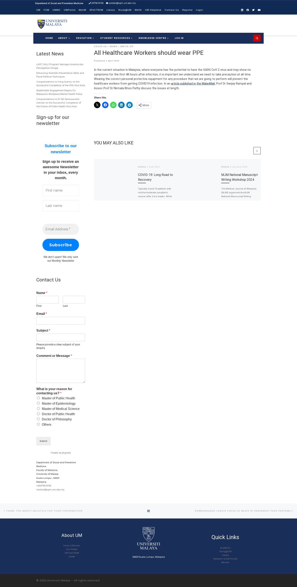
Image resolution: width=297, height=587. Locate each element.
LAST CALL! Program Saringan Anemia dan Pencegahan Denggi (59, 66)
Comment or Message (54, 355)
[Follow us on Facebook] (247, 10)
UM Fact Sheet (71, 553)
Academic (225, 548)
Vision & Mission (71, 545)
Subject (43, 330)
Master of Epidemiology (59, 403)
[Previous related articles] (249, 150)
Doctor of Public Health (58, 414)
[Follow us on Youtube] (259, 10)
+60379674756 (43, 485)
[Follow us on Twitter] (253, 10)
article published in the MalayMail (193, 83)
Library (225, 555)
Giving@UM (225, 551)
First (39, 305)
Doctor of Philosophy (57, 419)
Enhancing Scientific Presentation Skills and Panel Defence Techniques (60, 75)
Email (41, 313)
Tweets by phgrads (61, 452)
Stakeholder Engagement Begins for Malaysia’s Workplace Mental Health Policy (59, 92)
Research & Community (225, 558)
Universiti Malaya (58, 580)
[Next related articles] (257, 150)
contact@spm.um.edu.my (50, 489)
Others (46, 424)
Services (225, 562)
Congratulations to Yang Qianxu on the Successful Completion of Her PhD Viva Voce (60, 83)
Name (41, 293)
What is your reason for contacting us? (54, 391)
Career (71, 556)
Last (65, 305)
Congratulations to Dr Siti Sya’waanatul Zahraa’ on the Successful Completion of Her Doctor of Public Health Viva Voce (58, 103)
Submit (43, 441)
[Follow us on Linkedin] (242, 10)
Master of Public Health (58, 398)
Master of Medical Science (61, 408)
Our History (71, 549)
